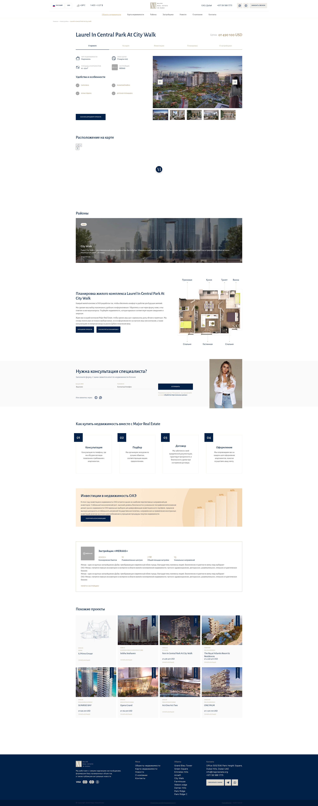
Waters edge (180, 785)
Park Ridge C (180, 794)
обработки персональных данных (175, 395)
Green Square (181, 769)
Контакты (212, 15)
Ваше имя (79, 384)
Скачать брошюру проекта (90, 117)
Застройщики (168, 15)
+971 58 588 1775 (224, 5)
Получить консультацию (96, 518)
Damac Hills (180, 788)
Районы (153, 15)
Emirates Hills (181, 772)
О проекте (92, 46)
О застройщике (225, 46)
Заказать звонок (258, 5)
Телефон (120, 384)
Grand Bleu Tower (183, 766)
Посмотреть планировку (108, 329)
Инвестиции (159, 46)
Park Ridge (179, 791)
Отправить (175, 386)
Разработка (226, 803)
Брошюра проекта (85, 329)
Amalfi (177, 775)
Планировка (192, 46)
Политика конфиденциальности (163, 803)
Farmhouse (179, 782)
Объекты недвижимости (111, 15)
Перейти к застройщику (90, 586)
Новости (183, 15)
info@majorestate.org (217, 772)
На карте (125, 46)
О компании (197, 15)
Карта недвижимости (135, 15)
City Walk (179, 778)
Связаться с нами (215, 782)
